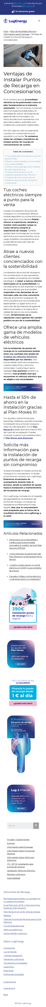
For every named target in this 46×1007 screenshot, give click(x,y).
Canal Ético (9, 967)
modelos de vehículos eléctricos (20, 357)
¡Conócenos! (9, 948)
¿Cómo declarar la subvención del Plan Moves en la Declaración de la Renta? (25, 557)
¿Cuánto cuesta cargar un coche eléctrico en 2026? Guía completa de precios (25, 568)
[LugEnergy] (15, 21)
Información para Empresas (16, 34)
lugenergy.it (9, 988)
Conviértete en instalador (15, 963)
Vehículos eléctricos (13, 930)
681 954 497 (28, 6)
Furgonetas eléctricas (14, 926)
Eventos (11, 843)
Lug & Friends (10, 952)
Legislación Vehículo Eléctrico (21, 871)
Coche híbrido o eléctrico (15, 933)
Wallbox (7, 916)
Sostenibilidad (13, 878)
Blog (6, 995)
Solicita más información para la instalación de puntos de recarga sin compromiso (21, 180)
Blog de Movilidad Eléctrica (23, 31)
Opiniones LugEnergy (14, 959)
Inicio (6, 31)
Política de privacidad (14, 974)
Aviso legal (8, 971)
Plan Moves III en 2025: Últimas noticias (22, 912)
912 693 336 (19, 3)
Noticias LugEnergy (16, 874)
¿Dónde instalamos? (13, 956)
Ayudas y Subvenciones (18, 840)
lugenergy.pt (10, 982)
